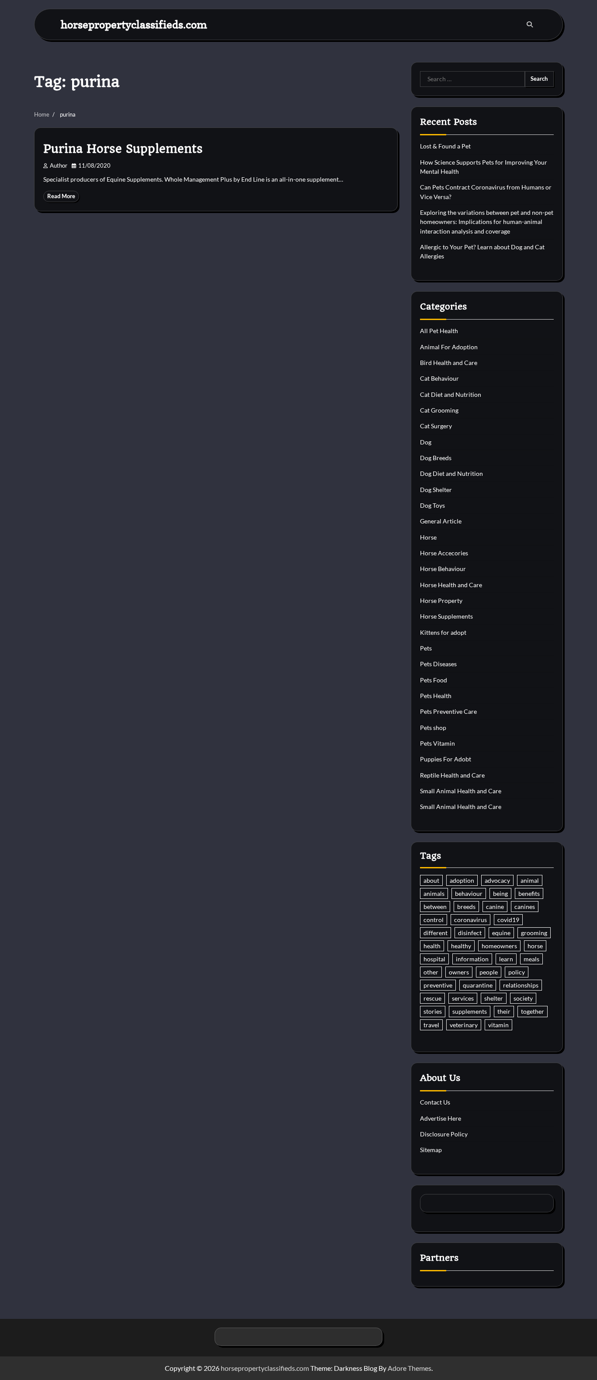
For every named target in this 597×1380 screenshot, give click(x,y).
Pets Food (433, 680)
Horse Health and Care (451, 584)
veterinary (464, 1025)
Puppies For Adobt (445, 759)
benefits (529, 893)
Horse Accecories (444, 553)
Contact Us (435, 1102)
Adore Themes (409, 1368)
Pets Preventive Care (448, 711)
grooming (534, 932)
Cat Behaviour (439, 378)
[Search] (529, 24)
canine (495, 906)
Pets (426, 648)
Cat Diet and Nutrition (450, 394)
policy (516, 972)
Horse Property (441, 600)
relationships (520, 985)
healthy (461, 946)
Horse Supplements (446, 616)
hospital (434, 959)
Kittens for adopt (443, 632)
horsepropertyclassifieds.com (134, 24)
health (432, 946)
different (435, 932)
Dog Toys (432, 505)
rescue (432, 998)
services (463, 998)
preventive (437, 985)
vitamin (498, 1025)
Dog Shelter (436, 489)
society (523, 998)
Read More (61, 196)
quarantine (478, 985)
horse (535, 946)
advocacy (497, 880)
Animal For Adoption (449, 347)
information (472, 959)
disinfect (470, 932)
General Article (441, 521)
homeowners (499, 946)
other (430, 972)
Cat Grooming (439, 410)
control (433, 919)
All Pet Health (439, 330)
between (435, 906)
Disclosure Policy (444, 1134)
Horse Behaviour (443, 568)
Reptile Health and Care (452, 775)
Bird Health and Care (448, 362)
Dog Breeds (435, 457)
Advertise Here (440, 1118)
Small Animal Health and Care (460, 791)
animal (530, 880)
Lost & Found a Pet (445, 146)
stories (432, 1011)
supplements (469, 1011)
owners (459, 972)
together (532, 1011)
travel (431, 1025)
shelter (493, 998)
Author (58, 165)
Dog (425, 442)
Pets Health (435, 695)
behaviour (468, 893)
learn (506, 959)
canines (524, 906)
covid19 (508, 919)
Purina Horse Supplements (123, 149)
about (431, 880)
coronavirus (470, 919)
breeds (466, 906)
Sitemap (431, 1149)
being (500, 893)
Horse (428, 537)
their (503, 1011)
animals (433, 893)
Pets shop (433, 727)
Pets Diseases (438, 664)
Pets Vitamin (437, 743)
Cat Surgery (436, 426)
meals (531, 959)
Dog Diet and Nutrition (451, 473)
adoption (462, 880)
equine (501, 932)
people (488, 972)
